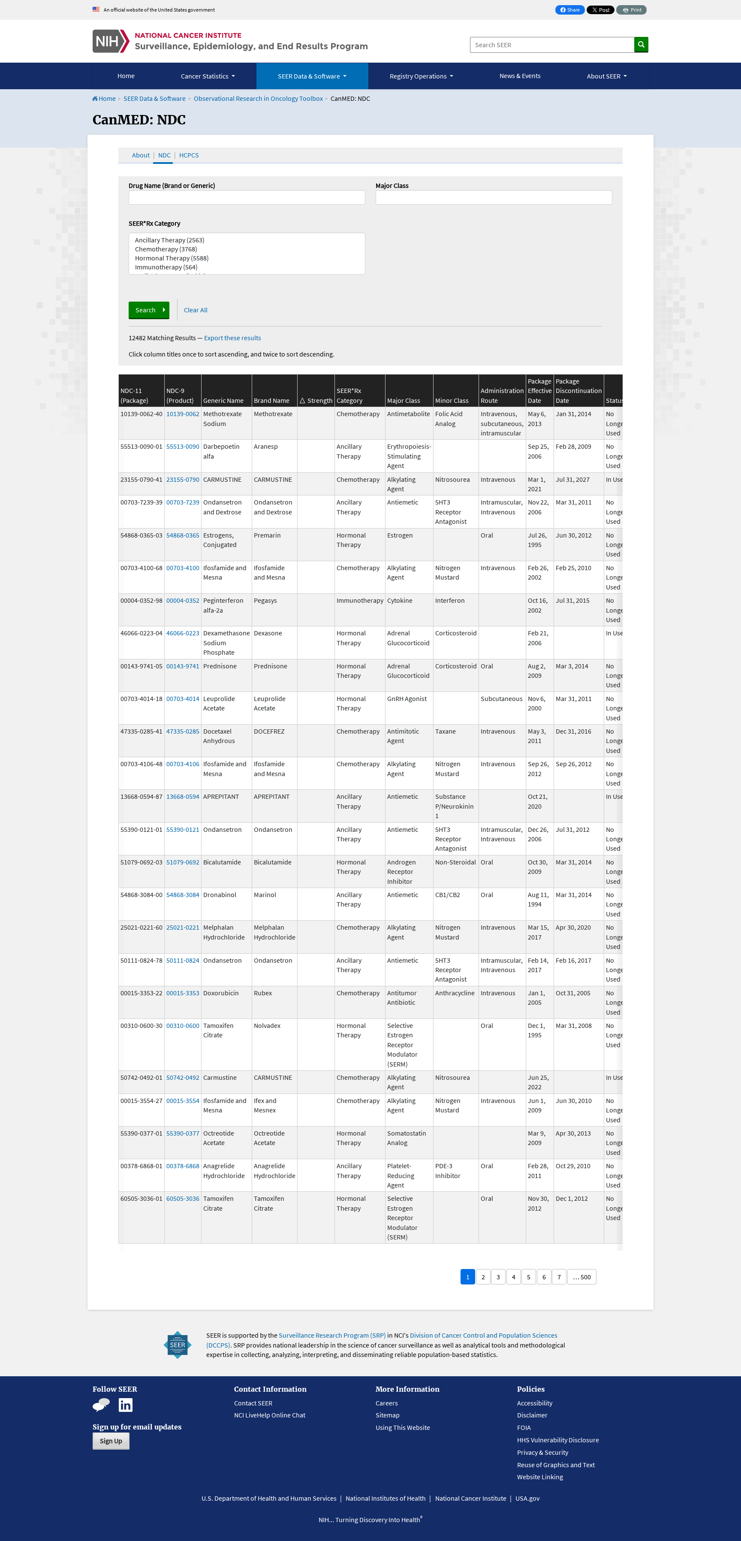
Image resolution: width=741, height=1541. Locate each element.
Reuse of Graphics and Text (556, 1464)
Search (146, 309)
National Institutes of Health (386, 1498)
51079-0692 (182, 862)
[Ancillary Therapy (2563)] (247, 240)
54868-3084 (182, 894)
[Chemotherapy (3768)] (247, 249)
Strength (320, 400)
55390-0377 (182, 1133)
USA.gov (527, 1498)
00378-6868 (182, 1165)
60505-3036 (182, 1198)
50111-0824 (182, 960)
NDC (164, 155)
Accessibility (534, 1403)
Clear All (196, 309)
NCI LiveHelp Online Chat (269, 1415)
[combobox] (494, 197)
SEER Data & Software (155, 98)
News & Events (520, 75)
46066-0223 (182, 632)
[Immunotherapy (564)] (247, 267)
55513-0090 (182, 446)
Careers (387, 1403)
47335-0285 (182, 731)
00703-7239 (182, 502)
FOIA (524, 1427)
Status (615, 400)
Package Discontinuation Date (579, 391)
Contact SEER (253, 1403)
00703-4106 (182, 763)
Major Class (392, 185)
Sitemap (388, 1415)
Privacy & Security (542, 1452)
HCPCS (189, 155)
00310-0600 (182, 1025)
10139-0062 (182, 413)
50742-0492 (182, 1077)
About (141, 155)
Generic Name (223, 400)
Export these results (232, 337)
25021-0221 (182, 927)
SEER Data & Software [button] (309, 76)
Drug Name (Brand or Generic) (172, 185)
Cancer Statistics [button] (205, 76)
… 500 (582, 1276)
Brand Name (271, 400)
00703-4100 (182, 567)
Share (572, 10)
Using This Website (403, 1427)
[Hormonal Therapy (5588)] (247, 258)
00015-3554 (182, 1100)
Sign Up (111, 1440)
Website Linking (540, 1476)
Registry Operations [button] (419, 76)
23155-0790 (182, 479)
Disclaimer (532, 1415)
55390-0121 (182, 829)
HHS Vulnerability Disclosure (558, 1439)
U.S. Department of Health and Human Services (269, 1498)
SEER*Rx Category (154, 223)
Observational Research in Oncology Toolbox (258, 98)
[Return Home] (230, 41)
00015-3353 (182, 992)
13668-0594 (182, 796)
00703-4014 (182, 698)
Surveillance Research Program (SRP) (332, 1335)
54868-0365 (182, 535)
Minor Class (452, 400)
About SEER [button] (604, 76)
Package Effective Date (540, 391)
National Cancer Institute (470, 1498)
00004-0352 (182, 600)
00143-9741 (182, 666)
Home (126, 75)
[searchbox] (380, 196)
